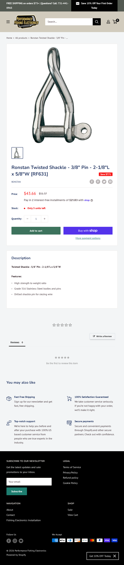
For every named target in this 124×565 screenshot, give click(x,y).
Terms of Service (72, 467)
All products (21, 37)
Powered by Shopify (16, 554)
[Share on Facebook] (92, 181)
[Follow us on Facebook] (8, 540)
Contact (10, 514)
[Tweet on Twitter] (104, 181)
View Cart (73, 514)
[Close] (114, 556)
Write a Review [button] (104, 336)
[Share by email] (110, 181)
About (9, 509)
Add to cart (36, 230)
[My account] (108, 22)
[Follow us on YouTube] (21, 540)
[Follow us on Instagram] (15, 540)
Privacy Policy (70, 472)
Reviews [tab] (14, 342)
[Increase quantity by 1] (44, 218)
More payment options (88, 238)
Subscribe (16, 491)
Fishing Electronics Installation (23, 520)
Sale (70, 509)
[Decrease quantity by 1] (27, 218)
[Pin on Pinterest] (98, 181)
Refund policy (70, 477)
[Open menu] (8, 21)
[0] (115, 22)
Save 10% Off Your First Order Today (96, 5)
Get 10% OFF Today (100, 556)
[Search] (97, 21)
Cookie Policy (70, 483)
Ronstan (16, 181)
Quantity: (16, 218)
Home (9, 37)
